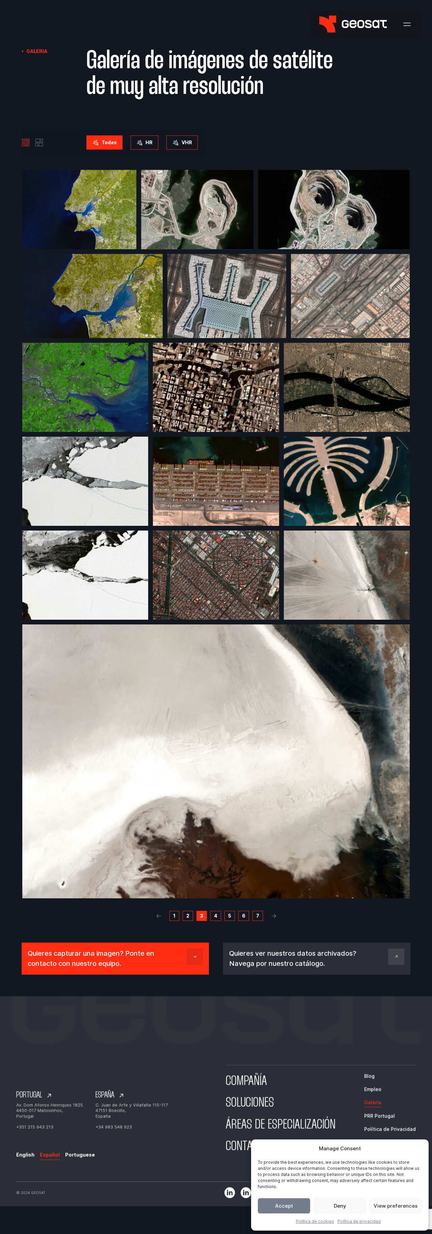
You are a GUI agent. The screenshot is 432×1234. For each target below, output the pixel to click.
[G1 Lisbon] (92, 296)
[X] (245, 1192)
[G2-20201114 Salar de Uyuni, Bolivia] (347, 575)
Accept (284, 1206)
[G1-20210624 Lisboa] (79, 210)
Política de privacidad (359, 1221)
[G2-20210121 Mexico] (216, 575)
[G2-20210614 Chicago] (216, 387)
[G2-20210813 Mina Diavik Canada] (197, 210)
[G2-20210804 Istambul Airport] (226, 296)
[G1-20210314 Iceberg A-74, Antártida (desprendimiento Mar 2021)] (85, 575)
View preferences (395, 1206)
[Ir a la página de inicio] (353, 24)
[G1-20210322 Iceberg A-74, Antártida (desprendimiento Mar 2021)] (85, 481)
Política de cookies (315, 1221)
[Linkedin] (229, 1192)
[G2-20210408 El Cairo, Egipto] (347, 387)
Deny (340, 1206)
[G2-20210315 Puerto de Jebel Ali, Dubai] (216, 481)
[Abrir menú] (407, 24)
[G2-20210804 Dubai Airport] (350, 296)
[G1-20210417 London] (85, 387)
